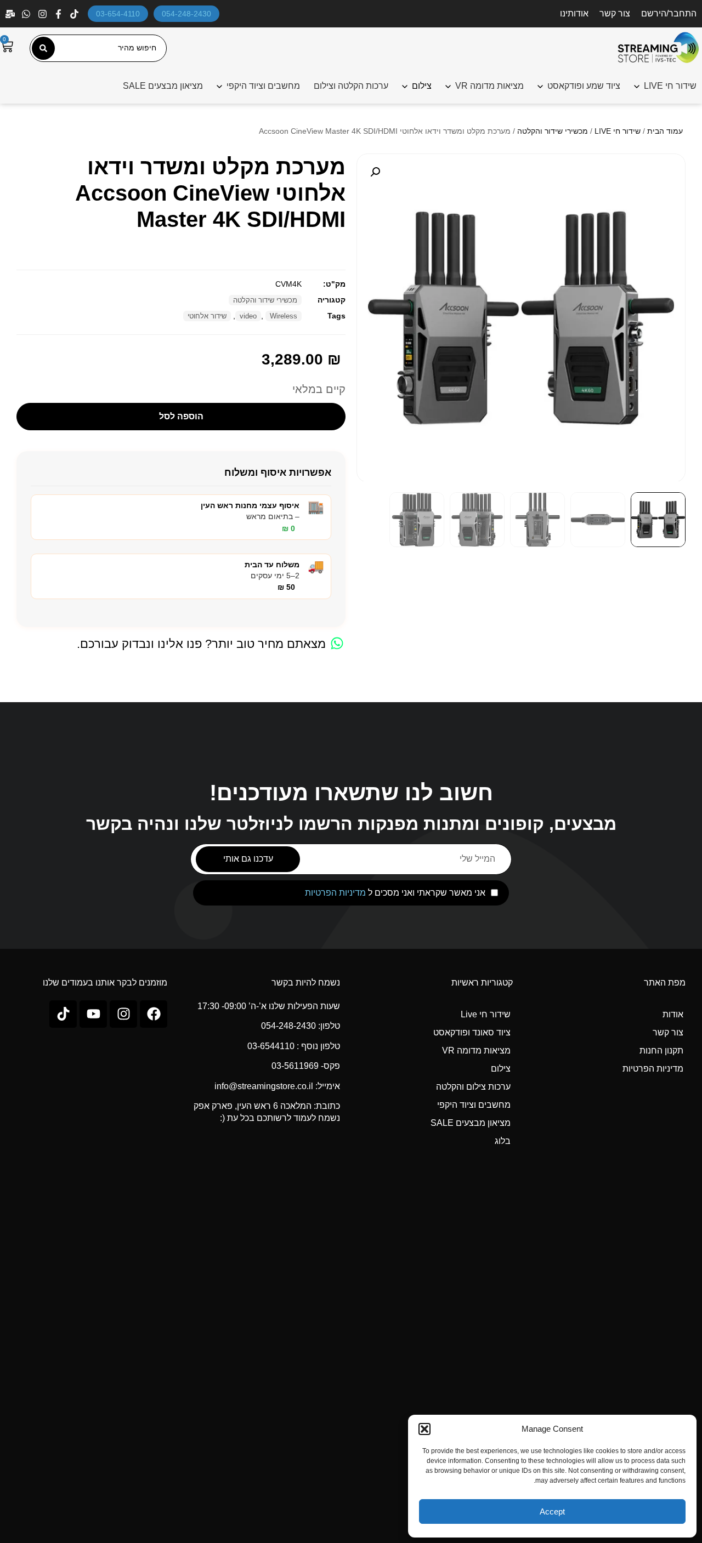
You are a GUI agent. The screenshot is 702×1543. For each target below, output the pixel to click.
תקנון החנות (661, 1050)
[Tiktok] (63, 1014)
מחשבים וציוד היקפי (263, 85)
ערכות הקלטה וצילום (351, 85)
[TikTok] (75, 14)
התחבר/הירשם (669, 13)
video (248, 316)
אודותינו (574, 13)
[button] (424, 1429)
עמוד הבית (665, 131)
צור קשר (614, 13)
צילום (501, 1068)
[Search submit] (43, 48)
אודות (673, 1014)
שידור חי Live (486, 1014)
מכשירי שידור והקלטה (552, 131)
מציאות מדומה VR (489, 85)
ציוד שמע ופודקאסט (583, 85)
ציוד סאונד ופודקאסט (472, 1032)
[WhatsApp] (27, 14)
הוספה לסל (181, 416)
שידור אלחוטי (207, 316)
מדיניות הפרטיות (335, 892)
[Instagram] (43, 14)
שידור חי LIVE (670, 85)
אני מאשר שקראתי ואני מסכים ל (395, 893)
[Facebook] (59, 14)
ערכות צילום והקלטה (473, 1086)
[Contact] (11, 14)
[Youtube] (93, 1014)
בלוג (503, 1141)
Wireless (283, 316)
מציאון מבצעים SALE (163, 85)
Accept (552, 1511)
